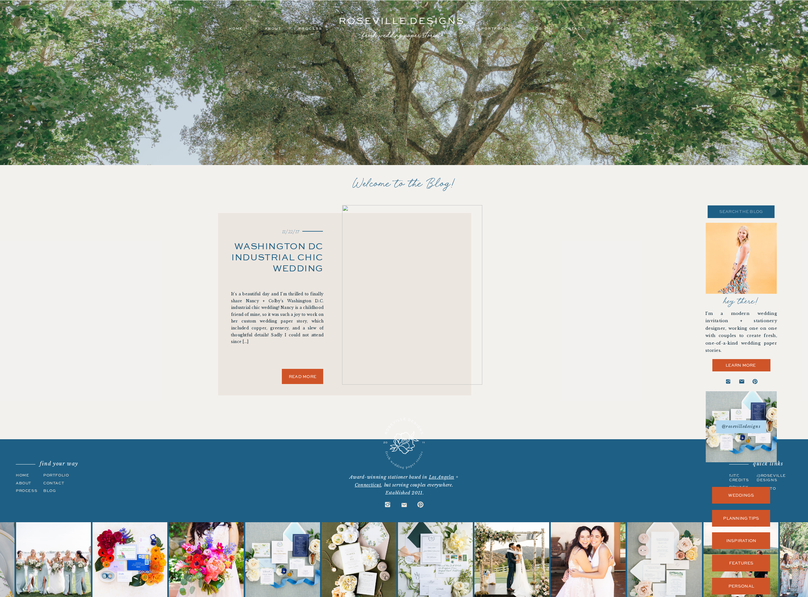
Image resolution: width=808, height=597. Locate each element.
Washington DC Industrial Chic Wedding (277, 256)
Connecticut (368, 485)
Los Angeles (441, 477)
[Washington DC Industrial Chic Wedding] (412, 295)
